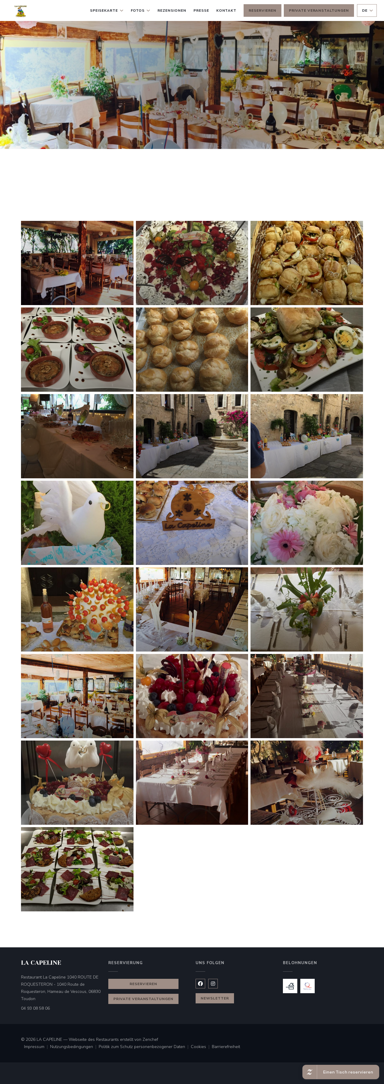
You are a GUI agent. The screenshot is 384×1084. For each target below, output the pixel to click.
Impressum (37, 1047)
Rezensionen (172, 10)
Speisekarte (104, 10)
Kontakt (226, 10)
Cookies (201, 1047)
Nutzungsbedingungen (74, 1047)
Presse (201, 10)
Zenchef (150, 1039)
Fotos (138, 10)
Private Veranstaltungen (319, 10)
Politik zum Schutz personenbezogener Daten (145, 1047)
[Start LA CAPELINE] (21, 10)
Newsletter (215, 998)
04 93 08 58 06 (35, 1008)
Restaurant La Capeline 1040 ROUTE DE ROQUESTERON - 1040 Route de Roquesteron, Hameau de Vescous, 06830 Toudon (60, 988)
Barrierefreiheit (226, 1047)
